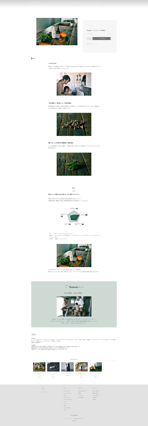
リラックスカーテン (67, 393)
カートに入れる (101, 38)
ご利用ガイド (95, 397)
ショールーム (90, 2)
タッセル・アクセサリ (68, 399)
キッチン (65, 401)
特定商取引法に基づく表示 (78, 418)
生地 (65, 405)
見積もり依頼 (95, 393)
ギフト (79, 2)
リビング (65, 403)
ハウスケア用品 (73, 2)
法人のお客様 (97, 2)
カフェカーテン (67, 397)
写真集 (84, 2)
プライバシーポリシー (68, 418)
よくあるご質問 (96, 395)
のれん (65, 395)
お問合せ (94, 399)
